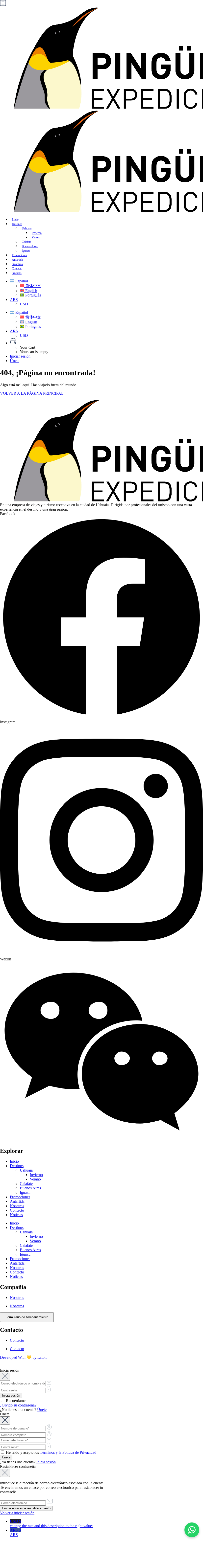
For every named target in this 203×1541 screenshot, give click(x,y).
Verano (35, 1179)
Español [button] (21, 281)
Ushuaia (26, 228)
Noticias (17, 273)
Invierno (36, 1175)
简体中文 (32, 286)
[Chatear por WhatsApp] (191, 1529)
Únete (14, 361)
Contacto (17, 1210)
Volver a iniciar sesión (17, 1513)
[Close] (5, 1377)
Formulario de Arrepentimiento (26, 1317)
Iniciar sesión (20, 356)
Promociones (20, 1197)
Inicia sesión (46, 1462)
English (30, 291)
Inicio (14, 1161)
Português (32, 295)
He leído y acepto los (50, 1452)
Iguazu (25, 1192)
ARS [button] (14, 299)
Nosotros (17, 1206)
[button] (106, 341)
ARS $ (15, 1532)
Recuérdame (15, 1401)
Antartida (17, 1201)
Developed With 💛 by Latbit (23, 1357)
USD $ (51, 1523)
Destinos (17, 224)
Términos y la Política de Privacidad (68, 1452)
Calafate (26, 1183)
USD (24, 304)
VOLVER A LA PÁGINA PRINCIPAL (32, 393)
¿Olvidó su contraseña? (18, 1405)
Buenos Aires (30, 1188)
